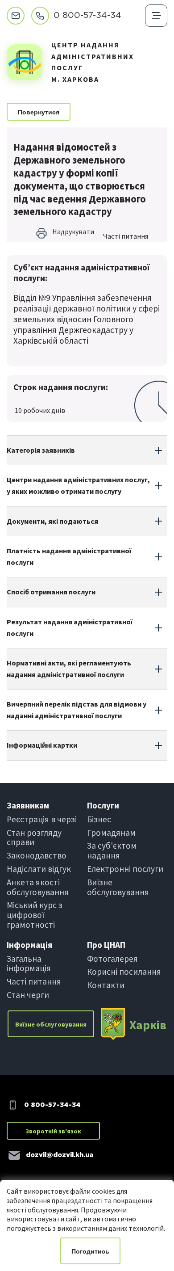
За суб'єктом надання (112, 850)
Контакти (105, 985)
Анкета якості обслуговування (38, 887)
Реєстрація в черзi (42, 819)
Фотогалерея (112, 958)
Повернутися (38, 112)
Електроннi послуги (125, 868)
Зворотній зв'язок (53, 1131)
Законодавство (36, 855)
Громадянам (111, 832)
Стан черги (28, 994)
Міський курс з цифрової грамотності (34, 915)
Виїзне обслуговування (118, 887)
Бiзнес (99, 819)
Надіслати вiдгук (39, 868)
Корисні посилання (124, 971)
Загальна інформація (29, 963)
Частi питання (125, 235)
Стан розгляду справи (34, 837)
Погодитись (90, 1251)
